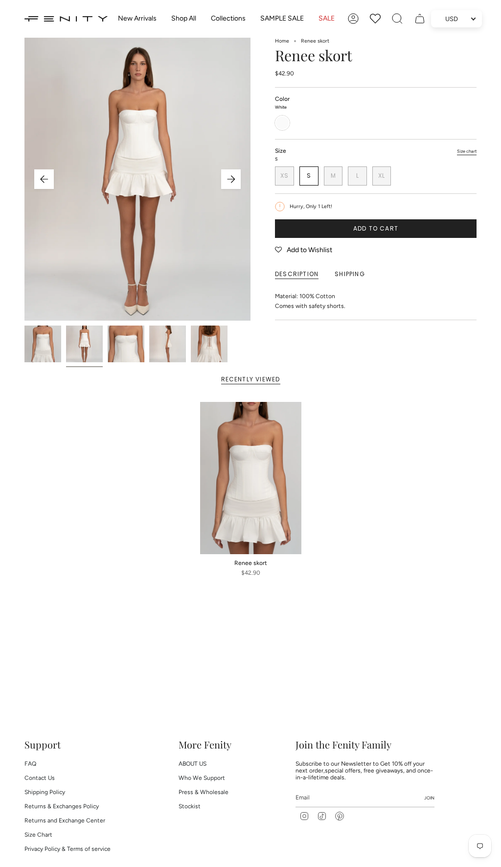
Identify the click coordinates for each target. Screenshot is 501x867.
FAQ (30, 763)
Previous (44, 179)
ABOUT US (192, 763)
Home (282, 41)
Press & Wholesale (203, 792)
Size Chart (38, 834)
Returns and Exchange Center (64, 820)
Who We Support (202, 777)
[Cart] (420, 18)
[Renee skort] (250, 478)
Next (231, 179)
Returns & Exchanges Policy (61, 806)
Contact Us (39, 777)
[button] (184, 18)
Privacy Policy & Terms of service (67, 848)
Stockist (190, 806)
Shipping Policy (44, 792)
